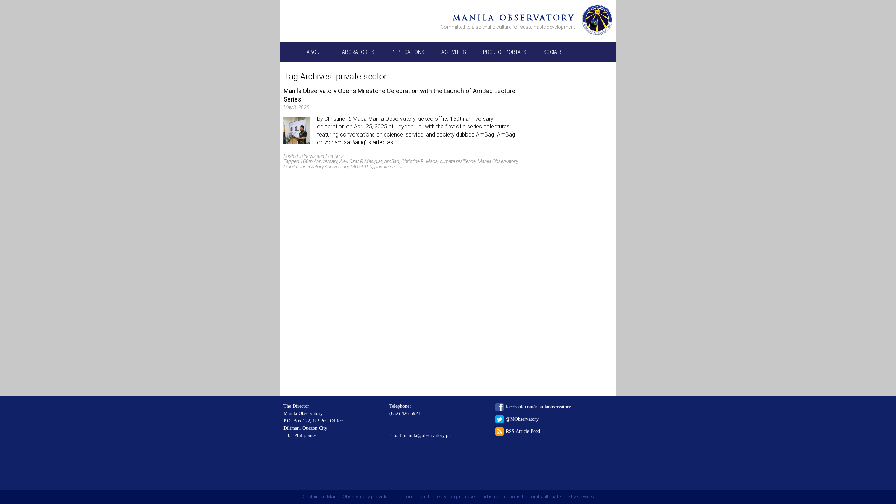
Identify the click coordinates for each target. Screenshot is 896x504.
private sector (388, 166)
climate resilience (458, 161)
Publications (408, 52)
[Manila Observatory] (597, 21)
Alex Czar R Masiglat (361, 161)
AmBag (391, 161)
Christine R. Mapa (419, 161)
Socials (553, 52)
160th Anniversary (318, 161)
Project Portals (504, 52)
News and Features (324, 156)
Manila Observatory (514, 17)
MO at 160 (361, 166)
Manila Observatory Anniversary (316, 166)
